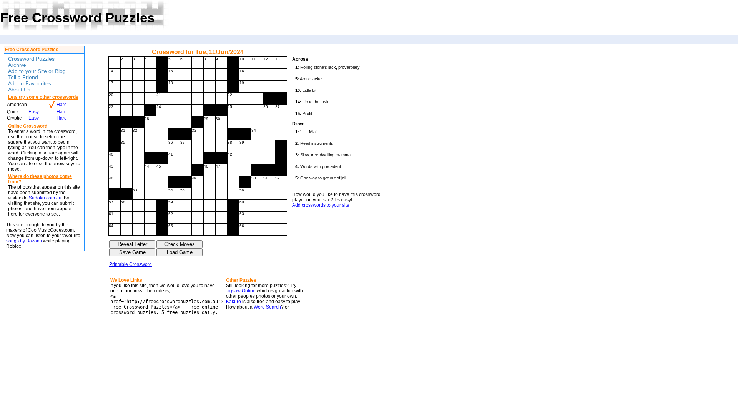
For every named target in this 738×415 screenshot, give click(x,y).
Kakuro (233, 301)
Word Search (267, 307)
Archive (17, 65)
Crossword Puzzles (31, 59)
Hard (62, 104)
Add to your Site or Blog (37, 71)
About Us (19, 89)
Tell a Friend (23, 77)
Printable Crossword (130, 264)
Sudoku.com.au (45, 198)
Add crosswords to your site (320, 205)
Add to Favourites (29, 83)
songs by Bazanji (24, 241)
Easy (33, 112)
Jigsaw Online (241, 291)
